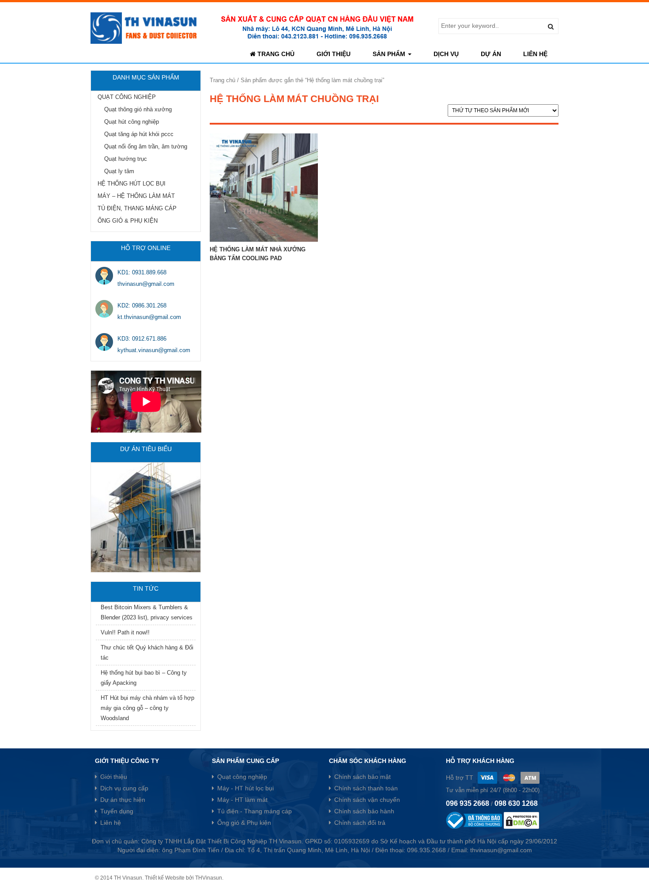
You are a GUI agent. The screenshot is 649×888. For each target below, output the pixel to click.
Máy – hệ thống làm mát (136, 196)
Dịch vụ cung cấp (124, 788)
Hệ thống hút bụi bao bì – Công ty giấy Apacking (144, 677)
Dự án (491, 53)
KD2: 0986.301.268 (141, 305)
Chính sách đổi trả (359, 822)
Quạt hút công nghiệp (131, 121)
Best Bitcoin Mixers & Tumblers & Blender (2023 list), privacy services (146, 612)
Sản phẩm (390, 53)
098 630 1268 (516, 803)
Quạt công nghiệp (127, 97)
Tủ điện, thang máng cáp (137, 208)
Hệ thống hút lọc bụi (132, 183)
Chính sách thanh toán (366, 788)
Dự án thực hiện (122, 799)
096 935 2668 (467, 803)
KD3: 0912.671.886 (141, 338)
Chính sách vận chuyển (367, 799)
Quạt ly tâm (119, 171)
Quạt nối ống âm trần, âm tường (145, 146)
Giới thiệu (334, 53)
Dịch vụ (446, 53)
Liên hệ (535, 53)
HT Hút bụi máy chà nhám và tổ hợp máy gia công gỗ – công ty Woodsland (147, 707)
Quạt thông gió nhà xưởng (138, 109)
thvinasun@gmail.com (145, 284)
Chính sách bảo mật (362, 776)
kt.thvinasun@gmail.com (149, 317)
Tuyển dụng (116, 811)
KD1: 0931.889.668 (141, 272)
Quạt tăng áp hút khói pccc (139, 134)
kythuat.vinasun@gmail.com (153, 350)
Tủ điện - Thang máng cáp (254, 811)
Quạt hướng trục (125, 159)
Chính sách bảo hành (364, 811)
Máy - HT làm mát (242, 799)
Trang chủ (275, 53)
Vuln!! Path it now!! (125, 632)
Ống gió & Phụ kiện (128, 220)
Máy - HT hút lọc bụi (245, 788)
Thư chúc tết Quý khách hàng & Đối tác (147, 652)
